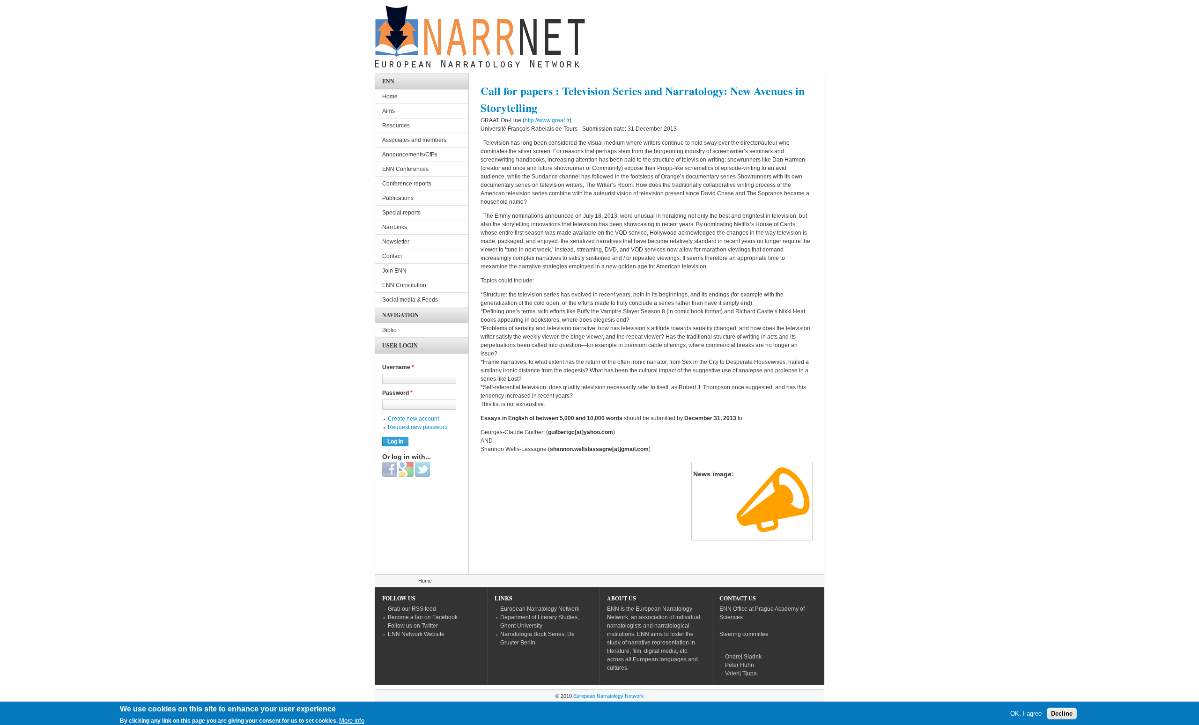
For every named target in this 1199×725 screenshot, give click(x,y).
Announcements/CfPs (409, 154)
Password (397, 393)
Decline (1062, 713)
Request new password (418, 427)
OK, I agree (1026, 713)
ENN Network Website (416, 634)
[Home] (480, 39)
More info (351, 720)
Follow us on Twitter (413, 625)
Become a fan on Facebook (423, 617)
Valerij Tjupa (741, 673)
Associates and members (414, 140)
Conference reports (406, 183)
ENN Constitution (404, 285)
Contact (392, 256)
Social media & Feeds (410, 299)
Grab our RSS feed (412, 609)
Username (398, 367)
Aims (388, 111)
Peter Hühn (739, 665)
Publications (398, 198)
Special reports (401, 212)
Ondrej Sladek (743, 656)
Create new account (413, 418)
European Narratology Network (539, 609)
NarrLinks (394, 227)
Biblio (389, 330)
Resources (396, 125)
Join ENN (394, 270)
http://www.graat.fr (547, 120)
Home (390, 96)
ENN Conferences (405, 169)
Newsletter (395, 241)
